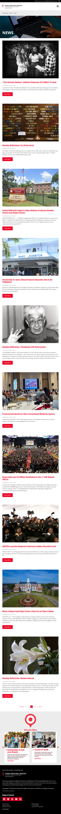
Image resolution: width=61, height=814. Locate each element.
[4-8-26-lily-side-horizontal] (30, 637)
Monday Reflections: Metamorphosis (18, 678)
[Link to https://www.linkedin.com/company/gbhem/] (12, 799)
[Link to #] (59, 1)
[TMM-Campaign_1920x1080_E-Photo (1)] (30, 41)
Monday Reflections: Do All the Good (18, 145)
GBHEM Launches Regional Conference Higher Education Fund (29, 546)
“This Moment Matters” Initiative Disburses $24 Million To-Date (29, 82)
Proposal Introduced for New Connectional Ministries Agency (28, 414)
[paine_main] (30, 570)
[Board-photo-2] (30, 373)
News (10, 13)
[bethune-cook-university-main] (30, 169)
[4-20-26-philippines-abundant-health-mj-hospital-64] (30, 238)
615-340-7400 (5, 809)
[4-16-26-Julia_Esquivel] (30, 306)
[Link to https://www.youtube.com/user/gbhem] (16, 799)
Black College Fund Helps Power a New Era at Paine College (28, 611)
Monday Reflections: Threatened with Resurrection (24, 347)
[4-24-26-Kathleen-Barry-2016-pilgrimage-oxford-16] (30, 104)
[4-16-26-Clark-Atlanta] (30, 436)
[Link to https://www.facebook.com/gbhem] (4, 799)
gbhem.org (5, 13)
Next (58, 747)
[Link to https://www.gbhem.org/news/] (20, 799)
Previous (2, 747)
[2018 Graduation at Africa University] (30, 505)
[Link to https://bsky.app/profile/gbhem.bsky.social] (8, 799)
